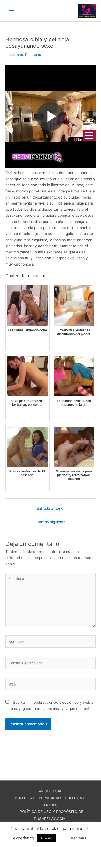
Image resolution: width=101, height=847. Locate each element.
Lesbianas (14, 54)
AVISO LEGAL (50, 791)
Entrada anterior (51, 508)
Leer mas (77, 838)
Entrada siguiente (51, 522)
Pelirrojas (33, 54)
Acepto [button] (46, 838)
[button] (61, 835)
